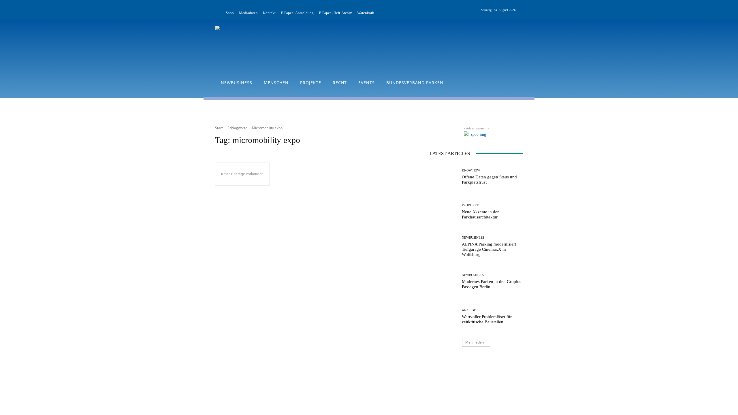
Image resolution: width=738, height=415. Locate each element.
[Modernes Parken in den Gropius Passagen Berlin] (444, 281)
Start (219, 127)
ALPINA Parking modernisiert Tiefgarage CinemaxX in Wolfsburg (489, 249)
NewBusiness (473, 237)
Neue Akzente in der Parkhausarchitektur (480, 214)
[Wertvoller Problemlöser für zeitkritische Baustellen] (444, 317)
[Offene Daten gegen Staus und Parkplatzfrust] (444, 177)
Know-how (471, 170)
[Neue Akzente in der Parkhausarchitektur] (444, 212)
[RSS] (533, 10)
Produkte (470, 205)
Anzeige (469, 310)
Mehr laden (474, 342)
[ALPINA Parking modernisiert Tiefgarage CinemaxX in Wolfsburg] (444, 247)
